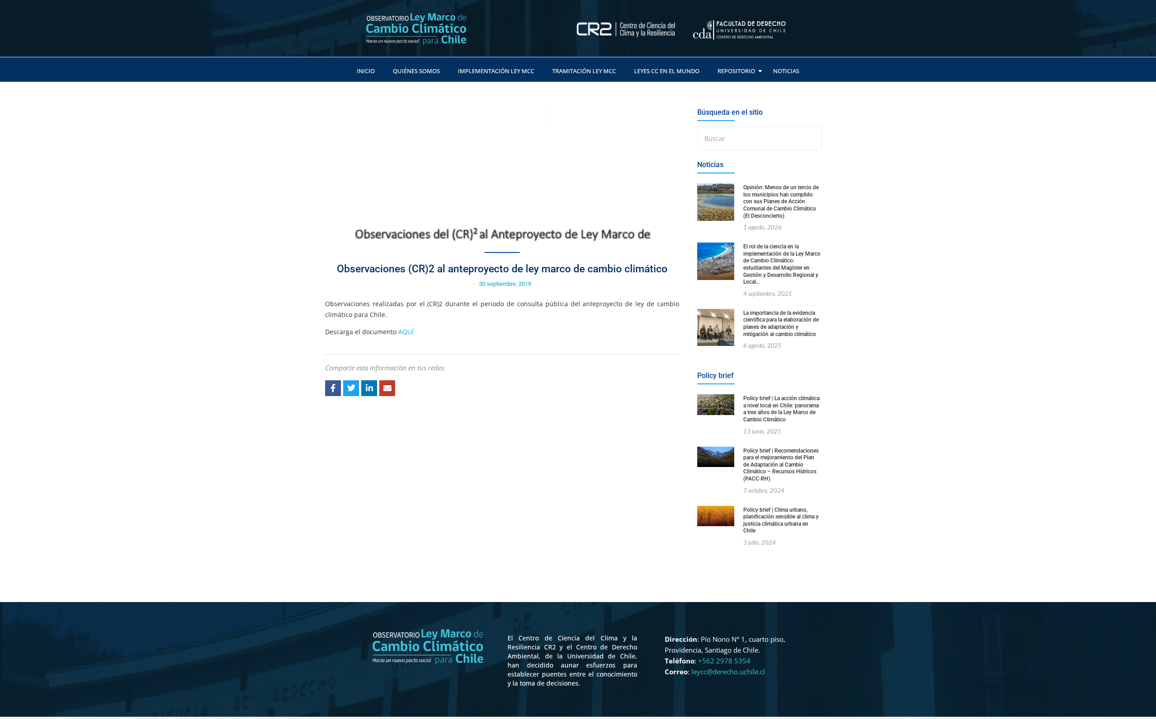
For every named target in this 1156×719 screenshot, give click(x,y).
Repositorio (736, 71)
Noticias (786, 71)
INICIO (366, 71)
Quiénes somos (416, 71)
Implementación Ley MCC (496, 71)
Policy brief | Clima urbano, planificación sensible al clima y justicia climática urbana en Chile (781, 520)
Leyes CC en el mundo (666, 71)
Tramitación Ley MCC (584, 71)
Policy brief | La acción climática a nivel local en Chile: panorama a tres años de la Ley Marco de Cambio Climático (781, 409)
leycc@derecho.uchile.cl (728, 671)
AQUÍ (406, 331)
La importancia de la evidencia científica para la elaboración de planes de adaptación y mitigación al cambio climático (781, 323)
